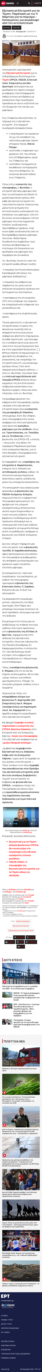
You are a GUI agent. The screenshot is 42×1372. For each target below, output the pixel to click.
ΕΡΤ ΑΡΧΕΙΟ (5, 1332)
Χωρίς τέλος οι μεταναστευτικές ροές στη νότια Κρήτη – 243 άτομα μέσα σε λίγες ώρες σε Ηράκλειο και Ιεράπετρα (20, 1225)
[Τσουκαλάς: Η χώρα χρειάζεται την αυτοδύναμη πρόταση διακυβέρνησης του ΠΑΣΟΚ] (7, 1022)
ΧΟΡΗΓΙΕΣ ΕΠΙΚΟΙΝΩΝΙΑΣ (10, 1328)
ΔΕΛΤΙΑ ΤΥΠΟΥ (6, 1324)
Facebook (27, 897)
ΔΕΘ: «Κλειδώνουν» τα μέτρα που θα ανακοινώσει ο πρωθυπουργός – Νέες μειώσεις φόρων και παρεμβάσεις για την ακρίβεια (26, 1010)
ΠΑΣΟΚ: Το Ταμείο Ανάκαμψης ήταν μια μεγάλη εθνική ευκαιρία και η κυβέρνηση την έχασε (26, 996)
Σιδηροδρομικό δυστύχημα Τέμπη (21, 930)
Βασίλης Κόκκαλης (23, 921)
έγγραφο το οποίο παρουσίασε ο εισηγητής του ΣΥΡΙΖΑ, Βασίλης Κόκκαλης (18, 726)
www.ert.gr (5, 1369)
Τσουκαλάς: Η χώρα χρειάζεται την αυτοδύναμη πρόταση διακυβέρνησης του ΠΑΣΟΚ (26, 1023)
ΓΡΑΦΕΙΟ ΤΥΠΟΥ (7, 1320)
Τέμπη (5, 79)
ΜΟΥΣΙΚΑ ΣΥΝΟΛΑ (7, 1341)
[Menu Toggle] (18, 3)
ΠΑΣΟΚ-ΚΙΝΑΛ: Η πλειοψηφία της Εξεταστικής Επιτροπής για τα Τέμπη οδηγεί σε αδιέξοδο (24, 868)
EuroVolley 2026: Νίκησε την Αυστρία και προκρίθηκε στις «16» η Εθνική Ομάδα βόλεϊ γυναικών (19, 1255)
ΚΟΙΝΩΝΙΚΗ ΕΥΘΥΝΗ (8, 1345)
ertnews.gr (21, 911)
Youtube (30, 901)
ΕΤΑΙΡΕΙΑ (4, 1316)
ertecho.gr (27, 832)
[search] (29, 3)
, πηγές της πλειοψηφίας (24, 735)
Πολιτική (16, 27)
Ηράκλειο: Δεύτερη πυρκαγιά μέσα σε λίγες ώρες (19, 1069)
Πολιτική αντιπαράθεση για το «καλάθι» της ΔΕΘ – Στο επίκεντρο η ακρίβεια (20, 987)
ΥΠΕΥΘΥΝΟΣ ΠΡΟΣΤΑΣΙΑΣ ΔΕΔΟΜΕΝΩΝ (15, 1354)
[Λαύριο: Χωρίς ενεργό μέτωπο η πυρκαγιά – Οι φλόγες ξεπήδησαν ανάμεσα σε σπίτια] (21, 1271)
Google (31, 895)
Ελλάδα (27, 889)
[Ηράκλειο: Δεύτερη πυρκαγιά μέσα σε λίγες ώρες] (21, 1055)
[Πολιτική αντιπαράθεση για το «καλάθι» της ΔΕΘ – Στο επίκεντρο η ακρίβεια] (21, 973)
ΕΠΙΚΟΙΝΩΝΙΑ (6, 1350)
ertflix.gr (26, 830)
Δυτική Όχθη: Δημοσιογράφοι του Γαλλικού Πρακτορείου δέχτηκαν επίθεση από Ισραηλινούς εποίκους (19, 1194)
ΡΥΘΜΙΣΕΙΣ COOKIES (8, 1358)
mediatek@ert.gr (7, 1301)
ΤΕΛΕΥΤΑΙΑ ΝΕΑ (14, 1041)
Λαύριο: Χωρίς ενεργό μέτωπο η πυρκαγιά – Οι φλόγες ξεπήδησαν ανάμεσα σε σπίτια (20, 1285)
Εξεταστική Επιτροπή (18, 72)
